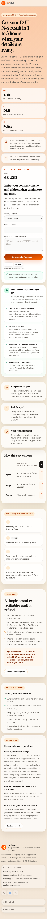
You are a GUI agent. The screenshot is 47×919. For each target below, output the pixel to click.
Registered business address (15, 236)
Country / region (10, 213)
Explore (9, 902)
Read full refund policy (16, 672)
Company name (10, 225)
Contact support (13, 826)
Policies (9, 909)
